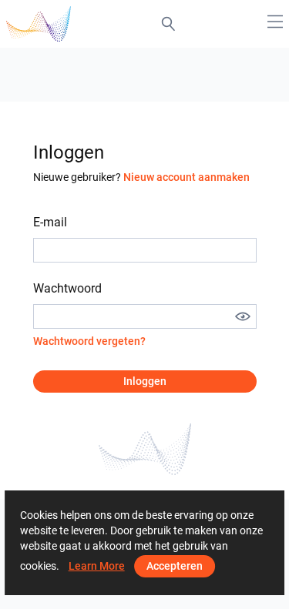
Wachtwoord (67, 288)
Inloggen (144, 381)
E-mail (50, 222)
